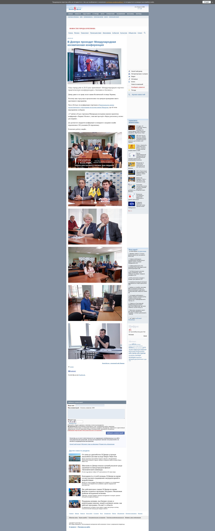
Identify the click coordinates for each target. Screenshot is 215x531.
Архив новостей (138, 94)
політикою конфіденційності (114, 2)
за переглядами (142, 251)
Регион (76, 33)
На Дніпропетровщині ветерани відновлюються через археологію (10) (137, 283)
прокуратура (133, 359)
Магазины (130, 14)
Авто (81, 17)
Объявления (121, 14)
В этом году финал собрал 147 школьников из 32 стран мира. (99, 472)
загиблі (131, 349)
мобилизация (140, 351)
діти (135, 347)
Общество (132, 33)
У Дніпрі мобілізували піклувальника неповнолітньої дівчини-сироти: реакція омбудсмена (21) (136, 261)
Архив (145, 335)
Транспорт (85, 33)
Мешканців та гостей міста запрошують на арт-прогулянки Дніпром (136, 165)
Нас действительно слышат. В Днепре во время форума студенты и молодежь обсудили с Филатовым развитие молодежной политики (102, 491)
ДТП (144, 348)
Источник (131, 334)
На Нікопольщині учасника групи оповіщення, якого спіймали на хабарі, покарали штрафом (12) (136, 273)
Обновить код (72, 423)
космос (72, 366)
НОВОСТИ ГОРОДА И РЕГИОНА (82, 28)
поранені (139, 357)
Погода (133, 90)
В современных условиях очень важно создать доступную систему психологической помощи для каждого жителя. (100, 508)
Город (70, 33)
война (131, 348)
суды (130, 360)
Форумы (139, 14)
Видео (133, 76)
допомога (140, 347)
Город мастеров (98, 17)
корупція (143, 349)
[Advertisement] (109, 8)
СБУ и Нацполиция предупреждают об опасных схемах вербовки (141, 173)
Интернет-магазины (131, 513)
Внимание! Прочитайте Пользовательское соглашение (85, 430)
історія (130, 344)
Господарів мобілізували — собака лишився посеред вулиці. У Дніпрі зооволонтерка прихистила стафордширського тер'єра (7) (137, 298)
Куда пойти (87, 14)
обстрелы (141, 353)
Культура (123, 33)
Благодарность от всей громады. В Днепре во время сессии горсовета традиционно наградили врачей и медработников (101, 478)
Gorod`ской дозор (75, 444)
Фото (102, 14)
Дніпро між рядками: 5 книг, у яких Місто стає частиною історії (141, 179)
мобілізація (132, 351)
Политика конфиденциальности (115, 517)
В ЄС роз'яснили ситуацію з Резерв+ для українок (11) (136, 278)
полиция (132, 357)
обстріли (132, 353)
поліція (138, 355)
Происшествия (95, 33)
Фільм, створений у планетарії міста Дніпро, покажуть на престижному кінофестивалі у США (137, 147)
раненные (140, 359)
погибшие (132, 355)
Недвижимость (88, 17)
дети (137, 347)
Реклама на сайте (84, 527)
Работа (114, 513)
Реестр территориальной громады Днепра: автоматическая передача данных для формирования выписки (137, 157)
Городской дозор (114, 17)
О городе (96, 14)
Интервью (134, 79)
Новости (78, 14)
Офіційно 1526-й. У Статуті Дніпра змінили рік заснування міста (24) (136, 255)
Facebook (82, 375)
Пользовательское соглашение (96, 517)
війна (134, 344)
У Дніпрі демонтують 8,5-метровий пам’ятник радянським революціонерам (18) (137, 267)
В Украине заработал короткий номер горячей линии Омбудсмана (136, 205)
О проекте (72, 527)
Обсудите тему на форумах (89, 444)
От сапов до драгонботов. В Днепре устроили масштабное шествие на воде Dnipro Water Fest (99, 455)
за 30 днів (138, 318)
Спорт (140, 33)
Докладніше (131, 319)
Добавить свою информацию (133, 517)
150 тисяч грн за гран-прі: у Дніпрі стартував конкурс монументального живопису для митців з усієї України (137, 139)
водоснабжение (139, 345)
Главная (71, 513)
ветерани (138, 344)
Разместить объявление (106, 444)
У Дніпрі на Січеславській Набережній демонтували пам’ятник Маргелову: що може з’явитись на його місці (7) (137, 305)
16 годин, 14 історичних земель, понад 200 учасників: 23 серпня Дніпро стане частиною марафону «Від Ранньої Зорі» (137, 129)
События (115, 33)
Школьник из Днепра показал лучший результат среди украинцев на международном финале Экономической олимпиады (102, 468)
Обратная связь (73, 517)
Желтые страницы (73, 17)
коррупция (136, 349)
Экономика (107, 33)
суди (145, 359)
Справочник (110, 14)
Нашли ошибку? (83, 517)
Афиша (70, 14)
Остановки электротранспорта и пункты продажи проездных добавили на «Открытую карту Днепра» (137, 188)
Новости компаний (137, 84)
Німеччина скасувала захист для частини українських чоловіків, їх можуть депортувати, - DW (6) (137, 312)
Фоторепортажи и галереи (139, 74)
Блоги (106, 17)
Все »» (130, 210)
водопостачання (132, 345)
